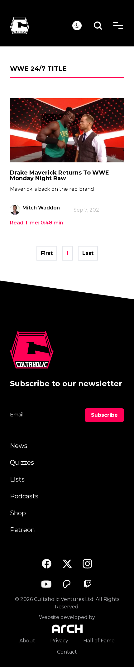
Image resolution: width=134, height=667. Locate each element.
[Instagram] (87, 563)
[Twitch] (87, 584)
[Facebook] (47, 564)
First (47, 253)
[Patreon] (67, 584)
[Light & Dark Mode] (77, 25)
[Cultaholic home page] (41, 25)
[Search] (98, 26)
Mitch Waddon (41, 208)
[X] (67, 564)
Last (87, 253)
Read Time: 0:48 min (36, 223)
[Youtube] (47, 584)
